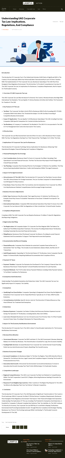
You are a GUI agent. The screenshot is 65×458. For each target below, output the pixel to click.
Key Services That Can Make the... (33, 444)
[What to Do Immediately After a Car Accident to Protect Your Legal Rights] (46, 444)
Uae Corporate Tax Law (11, 422)
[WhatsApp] (25, 427)
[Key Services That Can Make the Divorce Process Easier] (24, 444)
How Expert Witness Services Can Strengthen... (34, 450)
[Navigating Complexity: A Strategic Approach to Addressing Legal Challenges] (46, 450)
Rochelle (5, 29)
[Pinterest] (21, 427)
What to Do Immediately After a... (55, 444)
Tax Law (61, 21)
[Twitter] (9, 3)
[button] (61, 9)
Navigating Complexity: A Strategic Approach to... (55, 450)
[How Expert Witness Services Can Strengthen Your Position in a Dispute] (24, 450)
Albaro (28, 447)
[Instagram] (6, 3)
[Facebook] (3, 3)
